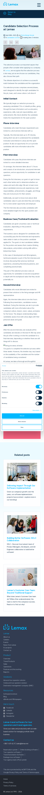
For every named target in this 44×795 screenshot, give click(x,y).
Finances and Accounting (12, 669)
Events (5, 642)
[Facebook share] (5, 42)
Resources (8, 690)
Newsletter (10, 716)
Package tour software (11, 757)
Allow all (22, 415)
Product (6, 655)
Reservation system (10, 750)
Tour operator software (11, 752)
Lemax (10, 5)
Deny (22, 427)
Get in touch (8, 704)
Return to (11, 13)
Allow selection (22, 421)
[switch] (36, 392)
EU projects (7, 648)
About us (6, 637)
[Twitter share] (17, 42)
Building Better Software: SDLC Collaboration (21, 539)
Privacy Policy (14, 772)
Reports (6, 672)
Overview (6, 659)
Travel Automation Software (13, 755)
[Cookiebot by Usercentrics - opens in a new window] (32, 366)
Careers (6, 640)
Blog (5, 697)
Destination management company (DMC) (18, 685)
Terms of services (9, 786)
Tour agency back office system (15, 760)
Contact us (7, 650)
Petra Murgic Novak (27, 35)
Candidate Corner (13, 37)
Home (5, 779)
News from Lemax (9, 645)
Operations (7, 667)
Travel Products (9, 661)
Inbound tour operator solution (14, 680)
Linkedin (9, 710)
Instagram (9, 713)
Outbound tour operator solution (15, 683)
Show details (36, 410)
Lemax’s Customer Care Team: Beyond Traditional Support (21, 591)
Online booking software (29, 750)
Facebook (10, 708)
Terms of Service (29, 772)
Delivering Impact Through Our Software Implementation (21, 486)
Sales (5, 664)
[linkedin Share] (11, 42)
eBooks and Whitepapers (12, 699)
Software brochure (10, 694)
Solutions (7, 677)
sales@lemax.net (22, 743)
